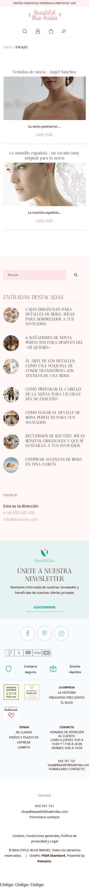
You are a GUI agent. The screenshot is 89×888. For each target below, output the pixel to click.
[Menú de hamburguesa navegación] (64, 31)
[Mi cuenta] (38, 31)
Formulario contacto (44, 817)
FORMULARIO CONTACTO (67, 769)
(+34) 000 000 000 (19, 512)
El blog (67, 702)
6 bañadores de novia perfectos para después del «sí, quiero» (54, 342)
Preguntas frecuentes (66, 697)
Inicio (8, 47)
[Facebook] (28, 633)
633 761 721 (66, 761)
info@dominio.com (20, 519)
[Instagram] (61, 633)
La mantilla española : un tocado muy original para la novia (44, 155)
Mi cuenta (24, 732)
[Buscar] (25, 31)
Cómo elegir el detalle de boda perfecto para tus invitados (52, 417)
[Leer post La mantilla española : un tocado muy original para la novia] (44, 184)
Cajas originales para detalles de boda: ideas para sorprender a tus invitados (50, 317)
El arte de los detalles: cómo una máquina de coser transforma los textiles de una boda (50, 368)
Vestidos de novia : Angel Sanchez (44, 71)
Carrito (24, 747)
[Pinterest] (44, 633)
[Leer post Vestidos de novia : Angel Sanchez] (44, 98)
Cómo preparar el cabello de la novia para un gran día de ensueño (53, 394)
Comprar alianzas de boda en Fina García (53, 462)
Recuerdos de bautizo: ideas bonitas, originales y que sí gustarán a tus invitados (55, 440)
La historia (67, 692)
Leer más (44, 134)
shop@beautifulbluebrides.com (44, 811)
